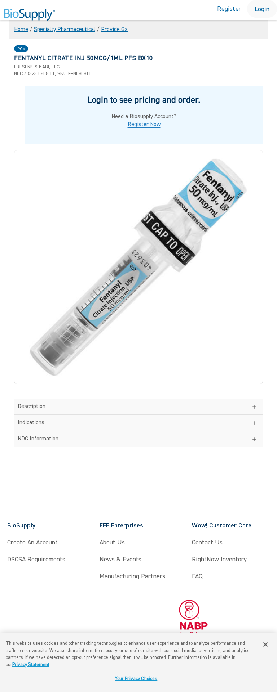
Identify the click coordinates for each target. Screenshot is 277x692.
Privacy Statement (30, 665)
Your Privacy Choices (136, 679)
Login (262, 9)
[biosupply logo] (29, 15)
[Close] (265, 644)
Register (229, 9)
